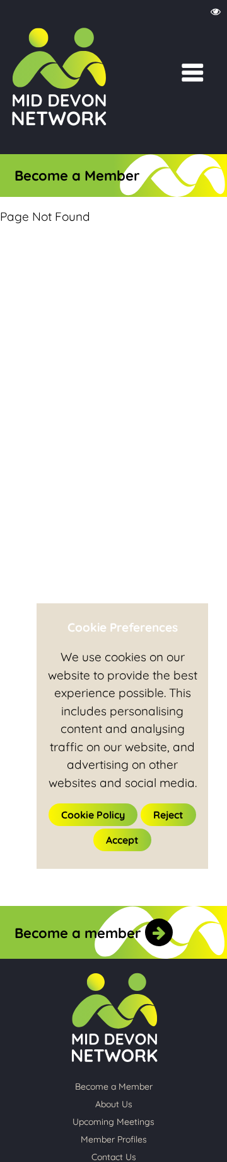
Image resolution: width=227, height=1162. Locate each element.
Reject (168, 814)
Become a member (80, 933)
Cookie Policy (93, 814)
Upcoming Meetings (113, 1121)
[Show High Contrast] (216, 12)
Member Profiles (114, 1139)
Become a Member (77, 175)
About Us (113, 1104)
